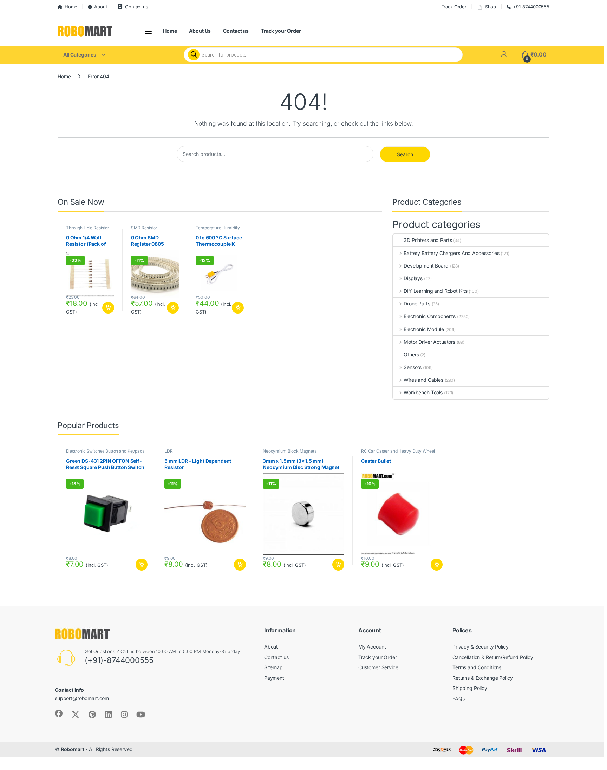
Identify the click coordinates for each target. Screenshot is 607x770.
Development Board (426, 266)
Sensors (413, 367)
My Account (372, 647)
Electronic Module (424, 329)
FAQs (458, 699)
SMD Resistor (144, 227)
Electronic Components (430, 316)
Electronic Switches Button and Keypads (105, 451)
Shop (490, 6)
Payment (274, 678)
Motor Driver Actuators (429, 342)
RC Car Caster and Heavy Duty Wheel (398, 451)
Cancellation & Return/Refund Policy (492, 657)
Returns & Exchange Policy (482, 678)
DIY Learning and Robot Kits (435, 291)
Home (71, 6)
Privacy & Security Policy (480, 647)
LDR (168, 451)
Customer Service (378, 667)
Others (411, 354)
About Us (200, 31)
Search (405, 154)
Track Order (454, 6)
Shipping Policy (469, 688)
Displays (413, 278)
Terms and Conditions (476, 667)
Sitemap (273, 667)
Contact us (136, 6)
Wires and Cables (423, 380)
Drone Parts (417, 304)
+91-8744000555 (531, 6)
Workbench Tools (423, 392)
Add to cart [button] (108, 308)
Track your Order (281, 31)
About (100, 6)
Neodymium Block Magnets (289, 451)
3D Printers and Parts (428, 240)
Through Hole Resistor (87, 227)
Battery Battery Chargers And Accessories (451, 253)
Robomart (72, 749)
